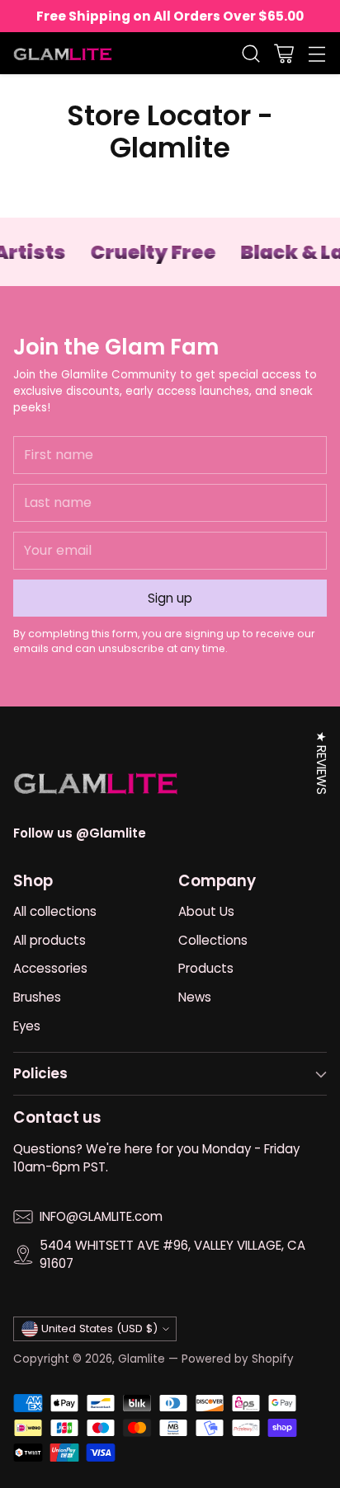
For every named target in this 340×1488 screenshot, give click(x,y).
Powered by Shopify (238, 1359)
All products (49, 940)
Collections (213, 940)
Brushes (37, 997)
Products (206, 968)
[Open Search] (250, 53)
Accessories (50, 968)
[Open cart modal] (283, 53)
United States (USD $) (99, 1328)
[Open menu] (316, 53)
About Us (206, 911)
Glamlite (141, 1359)
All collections (55, 911)
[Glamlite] (62, 53)
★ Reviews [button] (321, 763)
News (194, 997)
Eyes (26, 1026)
